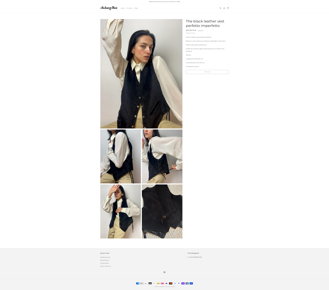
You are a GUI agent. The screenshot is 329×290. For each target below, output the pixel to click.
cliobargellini (161, 286)
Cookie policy (104, 263)
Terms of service (105, 266)
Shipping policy (105, 257)
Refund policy (104, 260)
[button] (220, 8)
